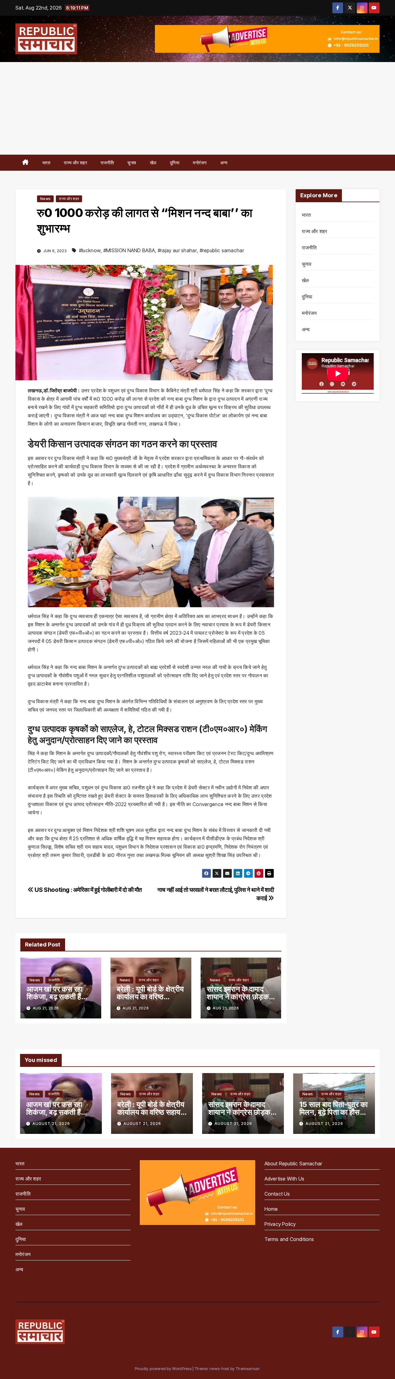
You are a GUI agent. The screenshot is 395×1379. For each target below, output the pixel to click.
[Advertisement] (197, 108)
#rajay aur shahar (177, 250)
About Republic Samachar (293, 1163)
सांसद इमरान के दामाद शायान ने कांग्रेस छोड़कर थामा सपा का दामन (239, 996)
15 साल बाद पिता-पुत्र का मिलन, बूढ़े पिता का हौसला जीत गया (333, 1112)
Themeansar (247, 1368)
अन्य (224, 162)
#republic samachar (222, 250)
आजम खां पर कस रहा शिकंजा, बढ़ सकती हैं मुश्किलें (54, 996)
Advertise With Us (284, 1179)
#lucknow (90, 250)
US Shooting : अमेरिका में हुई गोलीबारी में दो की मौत (88, 889)
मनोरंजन (200, 162)
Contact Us (277, 1194)
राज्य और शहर (75, 162)
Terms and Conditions (289, 1239)
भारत (46, 162)
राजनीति (107, 162)
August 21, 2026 (51, 1123)
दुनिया (175, 162)
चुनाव (131, 162)
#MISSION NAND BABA (129, 250)
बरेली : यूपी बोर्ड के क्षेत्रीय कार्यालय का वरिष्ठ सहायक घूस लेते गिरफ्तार (150, 996)
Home (271, 1209)
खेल (153, 162)
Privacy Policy (280, 1224)
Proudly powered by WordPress (164, 1368)
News (45, 198)
